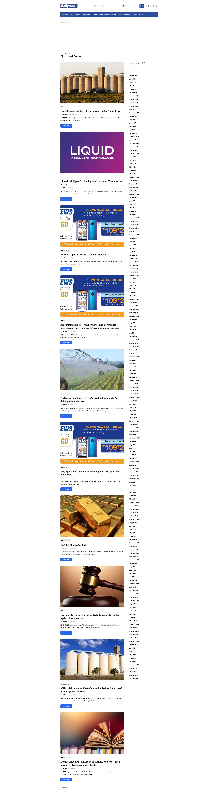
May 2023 (132, 208)
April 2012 (132, 658)
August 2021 (133, 279)
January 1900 (133, 675)
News (71, 14)
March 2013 (133, 621)
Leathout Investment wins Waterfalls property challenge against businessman (91, 616)
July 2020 (132, 323)
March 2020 (133, 336)
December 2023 (134, 184)
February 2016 (134, 502)
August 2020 (133, 319)
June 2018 (132, 407)
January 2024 (133, 180)
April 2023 (132, 211)
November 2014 (134, 553)
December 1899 (134, 678)
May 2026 (132, 86)
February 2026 (134, 96)
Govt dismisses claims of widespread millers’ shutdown (90, 111)
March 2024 (133, 174)
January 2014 (133, 587)
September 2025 (134, 113)
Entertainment (86, 14)
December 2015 (134, 509)
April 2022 (132, 252)
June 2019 (132, 367)
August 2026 (133, 75)
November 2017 (134, 431)
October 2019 (133, 353)
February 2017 (134, 462)
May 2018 (132, 411)
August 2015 (133, 523)
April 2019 (132, 374)
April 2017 (132, 455)
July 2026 (132, 79)
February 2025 (134, 136)
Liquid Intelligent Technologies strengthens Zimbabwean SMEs (91, 182)
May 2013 (132, 614)
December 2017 (134, 428)
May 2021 (132, 289)
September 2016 (134, 479)
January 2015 (133, 546)
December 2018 (134, 387)
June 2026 (132, 82)
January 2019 (133, 384)
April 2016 (132, 495)
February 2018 (134, 421)
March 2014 (133, 580)
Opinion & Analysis (104, 14)
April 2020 (132, 333)
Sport (95, 14)
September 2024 (134, 153)
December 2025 (134, 103)
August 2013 (133, 604)
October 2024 (133, 150)
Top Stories (65, 14)
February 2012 (134, 665)
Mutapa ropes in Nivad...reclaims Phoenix (83, 254)
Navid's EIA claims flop (73, 545)
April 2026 (132, 89)
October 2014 (133, 556)
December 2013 (134, 590)
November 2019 (134, 350)
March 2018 (133, 418)
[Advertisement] (109, 38)
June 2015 (132, 529)
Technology (126, 14)
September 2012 (134, 641)
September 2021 (134, 275)
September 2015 (134, 519)
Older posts (65, 787)
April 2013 (132, 617)
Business (77, 14)
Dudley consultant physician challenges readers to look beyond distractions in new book (90, 763)
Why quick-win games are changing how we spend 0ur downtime (90, 472)
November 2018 (134, 390)
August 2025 (133, 116)
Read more (66, 125)
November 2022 (134, 228)
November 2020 (134, 309)
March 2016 (133, 499)
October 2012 (133, 638)
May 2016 (132, 492)
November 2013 (134, 594)
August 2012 (133, 644)
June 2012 (132, 651)
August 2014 (133, 563)
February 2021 (134, 299)
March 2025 (133, 133)
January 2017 (133, 465)
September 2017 (134, 438)
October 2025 (133, 109)
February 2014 (134, 583)
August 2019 (133, 360)
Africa (120, 14)
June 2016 (132, 489)
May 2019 (132, 370)
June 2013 (132, 611)
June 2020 (132, 326)
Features (113, 14)
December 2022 (134, 225)
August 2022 (133, 238)
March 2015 (133, 540)
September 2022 (134, 235)
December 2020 (134, 306)
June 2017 (132, 448)
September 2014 (134, 560)
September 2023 (134, 194)
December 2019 (134, 346)
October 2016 (133, 475)
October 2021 (133, 272)
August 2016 (133, 482)
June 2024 (132, 163)
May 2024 (132, 167)
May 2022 (132, 248)
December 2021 (134, 265)
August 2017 (133, 441)
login (141, 6)
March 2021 (133, 296)
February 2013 (134, 624)
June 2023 (132, 204)
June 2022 (132, 245)
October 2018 (133, 394)
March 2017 (133, 458)
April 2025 (132, 130)
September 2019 (134, 357)
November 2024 (134, 147)
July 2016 (132, 485)
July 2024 (132, 160)
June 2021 (132, 285)
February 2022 (134, 258)
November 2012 (134, 634)
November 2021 (134, 269)
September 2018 (134, 397)
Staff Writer (64, 114)
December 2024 (134, 143)
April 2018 (132, 414)
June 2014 (132, 570)
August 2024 (133, 157)
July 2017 (132, 445)
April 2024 (132, 170)
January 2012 (133, 668)
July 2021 (132, 282)
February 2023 (134, 218)
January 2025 (133, 140)
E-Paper (141, 14)
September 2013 (134, 600)
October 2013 (133, 597)
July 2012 (132, 648)
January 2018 (133, 424)
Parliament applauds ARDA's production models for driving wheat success (89, 399)
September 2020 (134, 316)
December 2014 (134, 550)
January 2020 (133, 343)
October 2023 (133, 191)
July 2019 (132, 363)
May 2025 (132, 126)
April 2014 (132, 577)
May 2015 (132, 533)
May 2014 (132, 573)
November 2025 (134, 106)
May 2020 (132, 329)
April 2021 (132, 292)
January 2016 (133, 506)
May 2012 (132, 655)
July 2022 (132, 241)
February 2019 (134, 380)
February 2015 (134, 543)
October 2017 (133, 434)
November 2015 (134, 512)
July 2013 (132, 607)
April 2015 (132, 536)
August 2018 (133, 401)
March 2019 (133, 377)
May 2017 (132, 451)
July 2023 (132, 201)
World (136, 14)
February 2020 (134, 340)
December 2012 (134, 631)
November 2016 (134, 472)
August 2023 (133, 197)
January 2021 (133, 302)
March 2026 (133, 92)
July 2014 (132, 567)
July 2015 (132, 526)
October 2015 (133, 516)
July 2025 (132, 120)
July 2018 (132, 404)
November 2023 (134, 187)
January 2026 (133, 99)
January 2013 (133, 628)
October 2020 (133, 313)
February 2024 (134, 177)
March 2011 (133, 672)
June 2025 (132, 123)
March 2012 (133, 661)
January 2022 (133, 262)
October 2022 (133, 231)
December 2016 (134, 468)
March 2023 (133, 214)
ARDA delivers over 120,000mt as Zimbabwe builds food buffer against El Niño (91, 689)
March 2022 (133, 255)
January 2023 (133, 221)
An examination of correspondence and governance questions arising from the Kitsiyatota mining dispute (89, 326)
